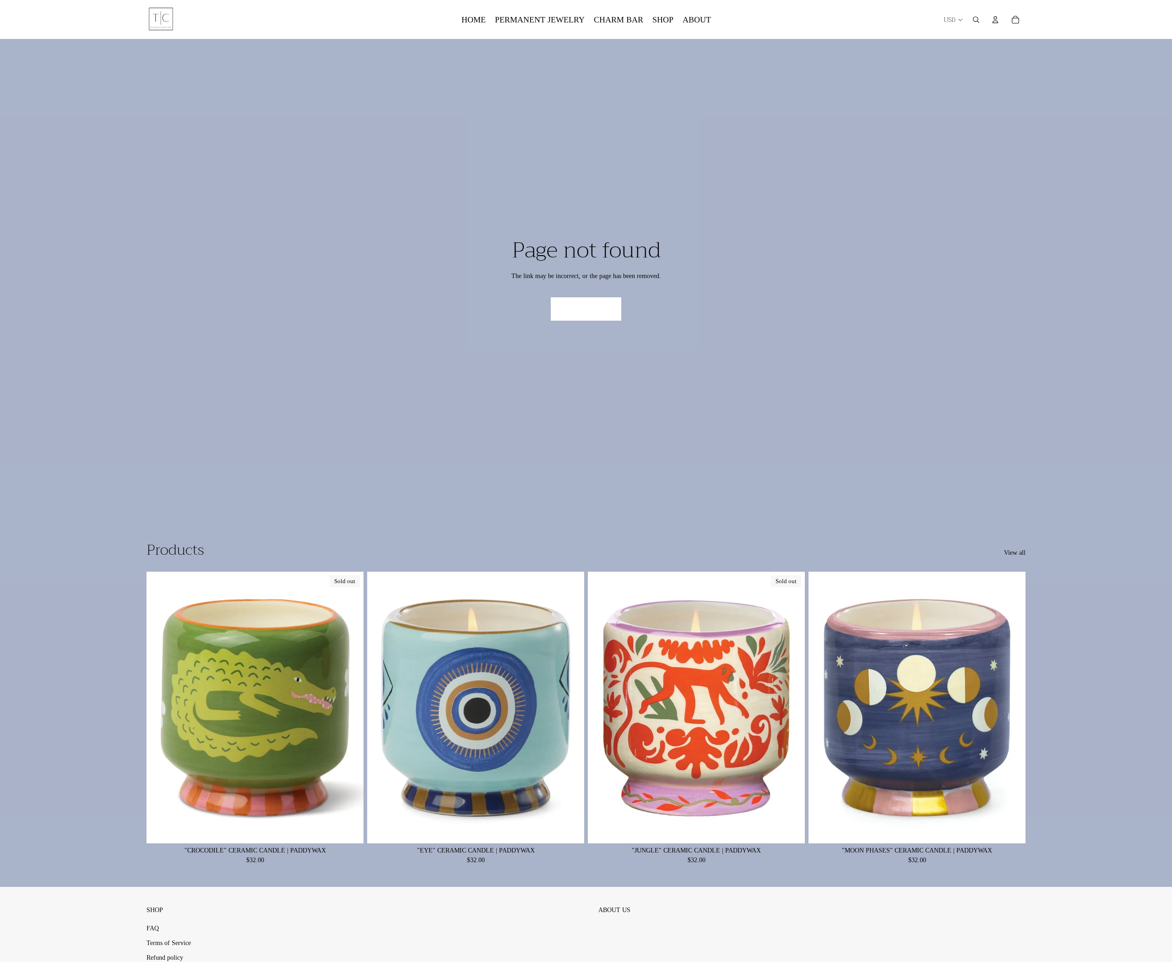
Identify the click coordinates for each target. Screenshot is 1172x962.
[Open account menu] (995, 20)
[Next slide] (570, 707)
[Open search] (976, 20)
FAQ (152, 928)
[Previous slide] (381, 707)
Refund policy (164, 957)
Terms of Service (168, 943)
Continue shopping (586, 309)
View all (1015, 552)
